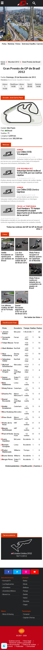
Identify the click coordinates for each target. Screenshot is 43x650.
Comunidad (30, 646)
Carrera (37, 466)
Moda (25, 584)
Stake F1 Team (17, 378)
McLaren (17, 332)
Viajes (25, 605)
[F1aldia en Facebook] (8, 571)
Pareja (25, 591)
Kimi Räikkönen (6, 384)
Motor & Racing (8, 614)
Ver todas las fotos (32, 317)
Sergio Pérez (7, 459)
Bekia (25, 581)
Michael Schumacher (7, 365)
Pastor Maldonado (6, 451)
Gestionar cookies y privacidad (20, 643)
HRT (15, 423)
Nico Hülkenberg (7, 354)
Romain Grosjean (6, 445)
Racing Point (16, 354)
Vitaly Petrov (7, 388)
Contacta (9, 646)
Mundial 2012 (13, 62)
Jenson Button (5, 333)
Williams (17, 450)
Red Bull (17, 348)
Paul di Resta (7, 434)
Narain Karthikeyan (7, 429)
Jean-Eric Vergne (6, 371)
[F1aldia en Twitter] (17, 571)
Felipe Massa (7, 343)
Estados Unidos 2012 (22, 553)
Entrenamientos (26, 44)
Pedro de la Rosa (7, 424)
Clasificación (33, 44)
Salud (25, 598)
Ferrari (16, 337)
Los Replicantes (8, 584)
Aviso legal (27, 641)
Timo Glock (6, 417)
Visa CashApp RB (17, 372)
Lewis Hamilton (6, 440)
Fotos (17, 44)
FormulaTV (7, 581)
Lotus (16, 383)
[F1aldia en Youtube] (35, 571)
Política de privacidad (11, 644)
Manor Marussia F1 (18, 394)
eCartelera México (9, 591)
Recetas (26, 601)
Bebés (25, 594)
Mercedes (17, 365)
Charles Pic (7, 394)
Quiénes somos (14, 641)
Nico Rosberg (7, 412)
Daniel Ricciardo (6, 400)
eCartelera (6, 587)
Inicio (3, 62)
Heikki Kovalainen (6, 407)
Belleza (26, 587)
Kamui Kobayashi (6, 378)
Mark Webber (7, 348)
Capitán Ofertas (29, 618)
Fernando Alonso (6, 338)
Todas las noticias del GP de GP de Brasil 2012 (24, 228)
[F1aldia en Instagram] (26, 571)
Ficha (4, 44)
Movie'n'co (6, 594)
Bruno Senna (7, 456)
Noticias (11, 44)
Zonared (26, 614)
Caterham (17, 388)
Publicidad (19, 646)
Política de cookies (29, 644)
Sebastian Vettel (6, 360)
